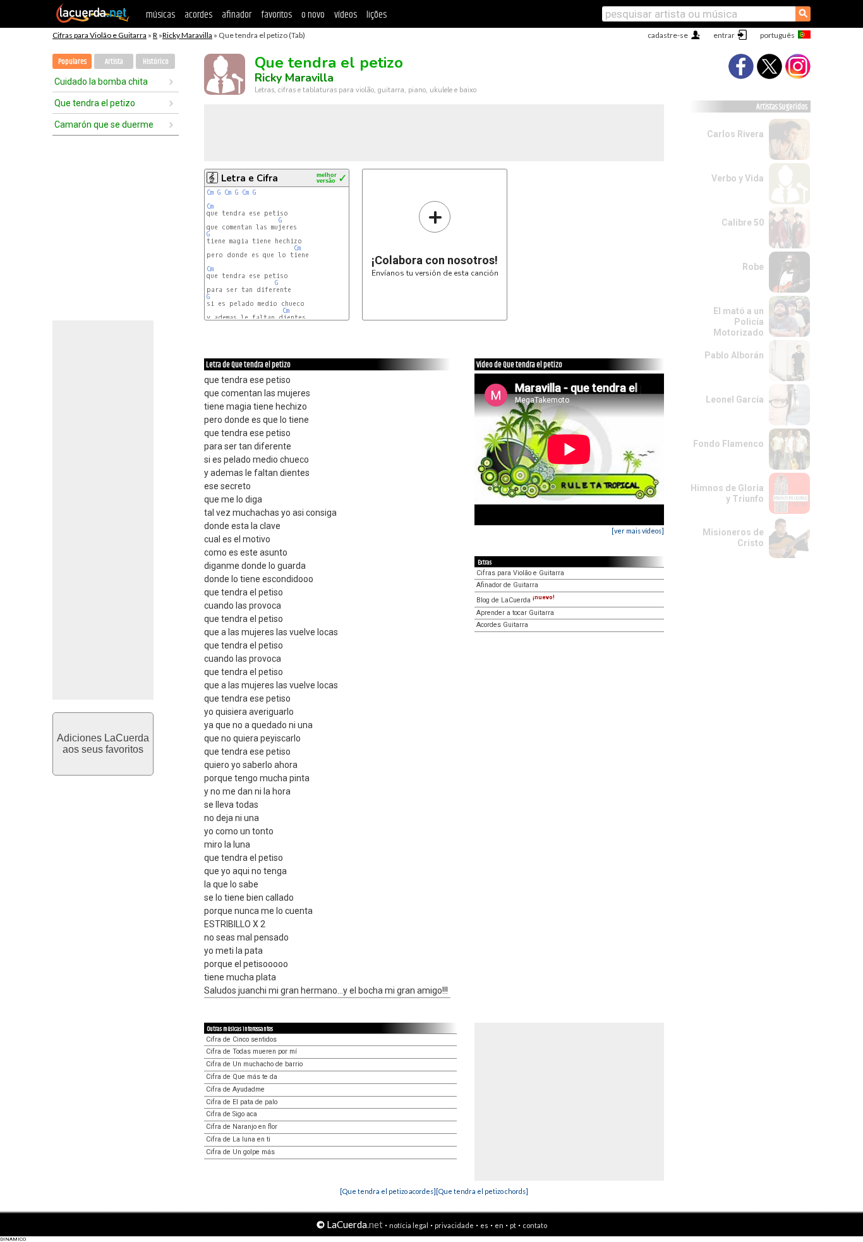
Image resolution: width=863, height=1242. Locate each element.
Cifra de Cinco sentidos (241, 1039)
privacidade (454, 1225)
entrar (724, 35)
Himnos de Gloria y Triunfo (727, 493)
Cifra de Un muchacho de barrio (254, 1064)
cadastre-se (668, 35)
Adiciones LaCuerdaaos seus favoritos (103, 744)
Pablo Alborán (734, 355)
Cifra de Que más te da (241, 1077)
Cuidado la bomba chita (101, 81)
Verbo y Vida (737, 178)
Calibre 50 (742, 222)
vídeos (345, 15)
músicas (160, 15)
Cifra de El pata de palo (241, 1102)
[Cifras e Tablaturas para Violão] (92, 20)
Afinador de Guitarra (507, 585)
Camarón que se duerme (104, 124)
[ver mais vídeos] (638, 531)
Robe (753, 267)
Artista (114, 62)
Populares (72, 62)
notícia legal (408, 1225)
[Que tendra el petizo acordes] (388, 1191)
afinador (236, 15)
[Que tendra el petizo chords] (482, 1191)
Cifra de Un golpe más (240, 1152)
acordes (198, 15)
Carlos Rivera (735, 134)
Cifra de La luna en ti (238, 1139)
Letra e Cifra (249, 178)
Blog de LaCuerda (515, 600)
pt (513, 1225)
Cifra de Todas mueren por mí (251, 1051)
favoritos (276, 15)
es (484, 1225)
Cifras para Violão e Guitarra (99, 35)
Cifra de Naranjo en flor (241, 1127)
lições (376, 15)
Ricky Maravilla (187, 35)
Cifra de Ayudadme (235, 1089)
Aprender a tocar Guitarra (515, 613)
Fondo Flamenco (728, 444)
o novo (313, 15)
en (499, 1225)
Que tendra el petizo (94, 103)
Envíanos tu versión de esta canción (434, 238)
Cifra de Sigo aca (231, 1114)
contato (534, 1225)
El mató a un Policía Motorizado (738, 322)
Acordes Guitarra (502, 625)
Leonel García (735, 399)
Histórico (156, 62)
